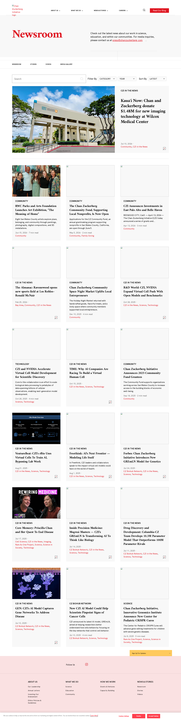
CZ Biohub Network (132, 471)
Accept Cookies (153, 716)
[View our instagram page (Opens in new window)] (86, 664)
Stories (33, 64)
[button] (107, 79)
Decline (138, 716)
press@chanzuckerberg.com (127, 40)
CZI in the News (140, 146)
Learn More (94, 715)
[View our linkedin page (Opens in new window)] (99, 664)
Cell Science (21, 541)
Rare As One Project (24, 544)
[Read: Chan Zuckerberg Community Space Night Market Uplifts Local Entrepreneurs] (90, 284)
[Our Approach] (18, 11)
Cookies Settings (124, 716)
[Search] (144, 10)
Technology (153, 305)
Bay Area (19, 305)
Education (70, 691)
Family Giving (87, 235)
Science (142, 305)
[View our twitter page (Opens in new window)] (106, 664)
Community (126, 146)
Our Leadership (34, 687)
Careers (122, 10)
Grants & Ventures (107, 687)
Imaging (47, 541)
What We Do (76, 10)
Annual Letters (34, 691)
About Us (55, 10)
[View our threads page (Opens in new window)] (93, 664)
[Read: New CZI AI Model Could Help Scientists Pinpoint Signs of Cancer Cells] (90, 607)
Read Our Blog (159, 10)
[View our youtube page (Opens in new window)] (113, 664)
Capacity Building (107, 691)
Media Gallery (66, 64)
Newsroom (16, 64)
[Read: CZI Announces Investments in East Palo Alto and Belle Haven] (145, 202)
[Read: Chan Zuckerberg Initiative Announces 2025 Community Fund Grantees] (145, 367)
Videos (48, 64)
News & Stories (100, 10)
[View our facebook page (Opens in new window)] (80, 664)
